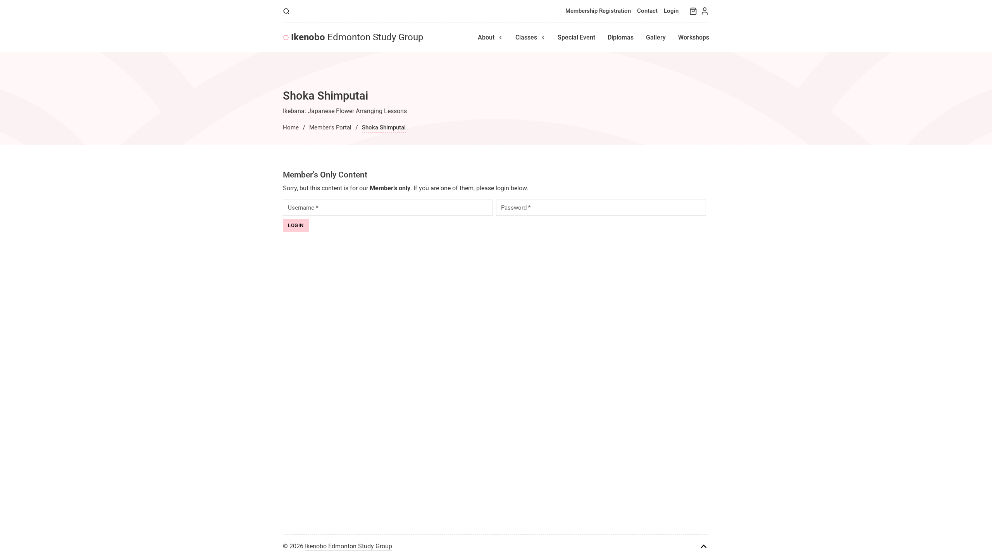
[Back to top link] (703, 546)
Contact (647, 10)
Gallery (656, 37)
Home (291, 127)
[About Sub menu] (500, 37)
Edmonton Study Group (357, 37)
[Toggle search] (286, 11)
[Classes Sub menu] (543, 37)
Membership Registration (598, 10)
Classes (526, 37)
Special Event (576, 37)
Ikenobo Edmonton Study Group (348, 546)
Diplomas (621, 37)
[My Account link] (704, 11)
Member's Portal (330, 127)
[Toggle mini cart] (693, 11)
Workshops (693, 37)
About (486, 37)
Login (671, 10)
